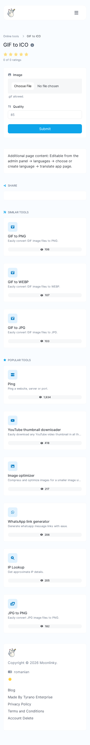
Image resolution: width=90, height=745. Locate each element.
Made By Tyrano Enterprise (30, 697)
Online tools (11, 36)
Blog (11, 690)
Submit (45, 129)
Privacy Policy (19, 704)
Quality (18, 106)
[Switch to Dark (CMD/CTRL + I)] (10, 679)
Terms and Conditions (26, 711)
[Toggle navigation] (76, 13)
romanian (21, 672)
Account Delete (20, 718)
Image (17, 75)
